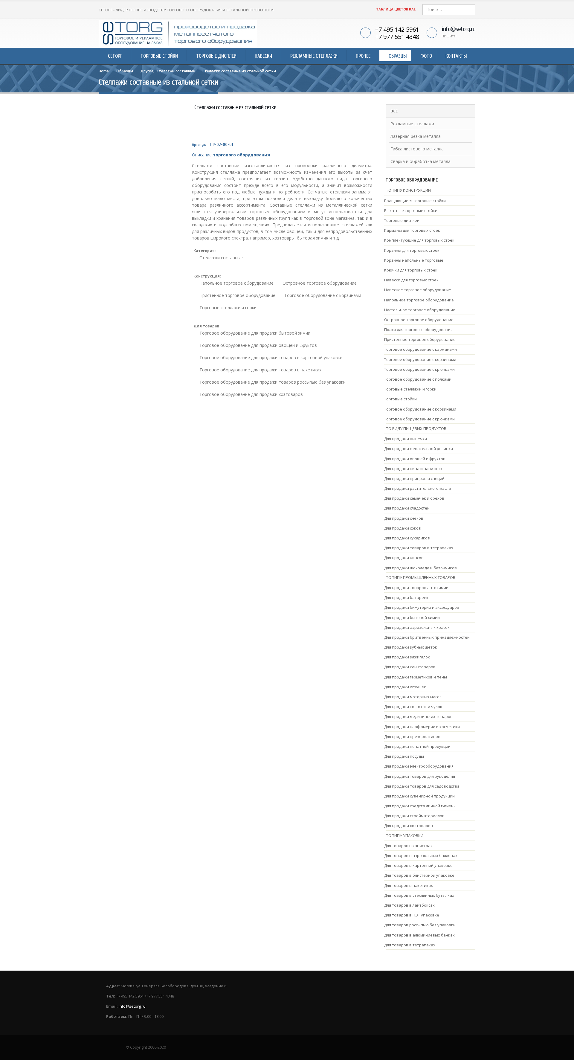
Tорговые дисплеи (216, 56)
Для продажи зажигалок (407, 657)
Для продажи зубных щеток (410, 647)
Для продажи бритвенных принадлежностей (427, 637)
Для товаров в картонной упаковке (418, 865)
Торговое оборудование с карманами (420, 349)
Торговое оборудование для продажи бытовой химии (254, 333)
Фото (426, 56)
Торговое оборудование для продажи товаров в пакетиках (260, 370)
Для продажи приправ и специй (414, 478)
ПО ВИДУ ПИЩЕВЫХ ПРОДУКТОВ (416, 428)
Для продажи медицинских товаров (418, 716)
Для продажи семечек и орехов (414, 498)
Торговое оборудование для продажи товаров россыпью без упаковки (272, 382)
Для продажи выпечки (405, 438)
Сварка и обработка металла (420, 161)
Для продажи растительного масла (417, 488)
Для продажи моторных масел (413, 696)
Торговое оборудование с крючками (419, 369)
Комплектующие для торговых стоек (419, 240)
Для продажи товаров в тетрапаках (418, 547)
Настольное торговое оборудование (419, 309)
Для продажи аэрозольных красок (417, 627)
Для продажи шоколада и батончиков (420, 568)
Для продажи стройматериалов (414, 815)
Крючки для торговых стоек (410, 270)
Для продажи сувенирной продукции (419, 796)
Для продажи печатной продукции (417, 746)
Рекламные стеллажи (314, 56)
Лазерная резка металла (415, 136)
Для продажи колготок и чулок (413, 706)
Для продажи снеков (403, 518)
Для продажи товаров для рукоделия (419, 776)
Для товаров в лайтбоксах (409, 905)
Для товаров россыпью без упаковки (420, 925)
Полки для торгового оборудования (418, 329)
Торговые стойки (159, 56)
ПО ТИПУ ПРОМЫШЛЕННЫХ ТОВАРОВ (420, 577)
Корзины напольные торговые (413, 260)
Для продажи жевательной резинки (418, 448)
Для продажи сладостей (407, 508)
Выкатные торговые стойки (410, 210)
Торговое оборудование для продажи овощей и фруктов (258, 345)
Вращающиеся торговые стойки (415, 200)
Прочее (363, 56)
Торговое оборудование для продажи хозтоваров (251, 394)
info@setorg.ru (458, 29)
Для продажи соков (402, 528)
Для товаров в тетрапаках (409, 945)
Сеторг (115, 56)
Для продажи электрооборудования (419, 766)
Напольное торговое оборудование (236, 283)
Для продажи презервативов (412, 736)
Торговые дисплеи (401, 220)
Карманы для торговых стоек (412, 230)
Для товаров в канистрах (408, 845)
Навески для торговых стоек (411, 280)
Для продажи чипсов (404, 557)
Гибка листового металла (417, 149)
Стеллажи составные (221, 257)
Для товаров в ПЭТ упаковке (411, 915)
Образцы (398, 56)
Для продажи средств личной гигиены (420, 806)
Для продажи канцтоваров (410, 666)
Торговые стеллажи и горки (228, 307)
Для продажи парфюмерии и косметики (422, 726)
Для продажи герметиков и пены (415, 677)
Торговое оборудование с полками (417, 379)
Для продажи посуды (404, 756)
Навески (263, 56)
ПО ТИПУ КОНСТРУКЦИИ (408, 190)
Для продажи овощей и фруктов (414, 458)
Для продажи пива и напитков (413, 468)
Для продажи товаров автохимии (416, 587)
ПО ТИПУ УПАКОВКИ (404, 835)
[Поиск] (470, 9)
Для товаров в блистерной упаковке (419, 875)
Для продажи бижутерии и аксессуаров (421, 607)
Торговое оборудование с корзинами (322, 295)
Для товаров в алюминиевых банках (419, 935)
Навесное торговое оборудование (417, 289)
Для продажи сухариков (407, 538)
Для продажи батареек (406, 597)
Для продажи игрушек (405, 687)
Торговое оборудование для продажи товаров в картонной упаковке (270, 357)
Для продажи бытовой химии (412, 617)
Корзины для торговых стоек (411, 250)
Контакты (456, 56)
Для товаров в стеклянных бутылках (419, 895)
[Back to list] (103, 113)
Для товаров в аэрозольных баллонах (420, 855)
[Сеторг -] (178, 33)
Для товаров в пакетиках (408, 885)
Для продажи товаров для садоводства (421, 786)
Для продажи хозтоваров (408, 825)
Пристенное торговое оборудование (237, 295)
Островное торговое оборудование (320, 283)
